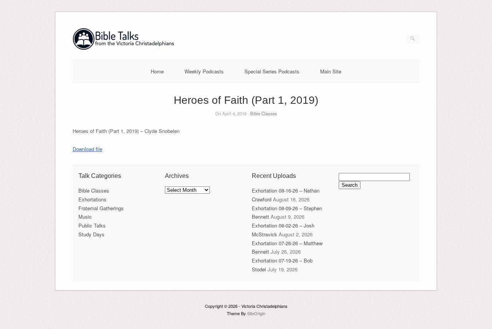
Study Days (91, 234)
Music (85, 216)
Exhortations (92, 199)
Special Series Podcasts (271, 71)
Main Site (330, 71)
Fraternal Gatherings (101, 208)
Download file (87, 149)
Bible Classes (263, 113)
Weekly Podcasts (204, 71)
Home (157, 71)
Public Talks (92, 225)
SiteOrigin (256, 313)
